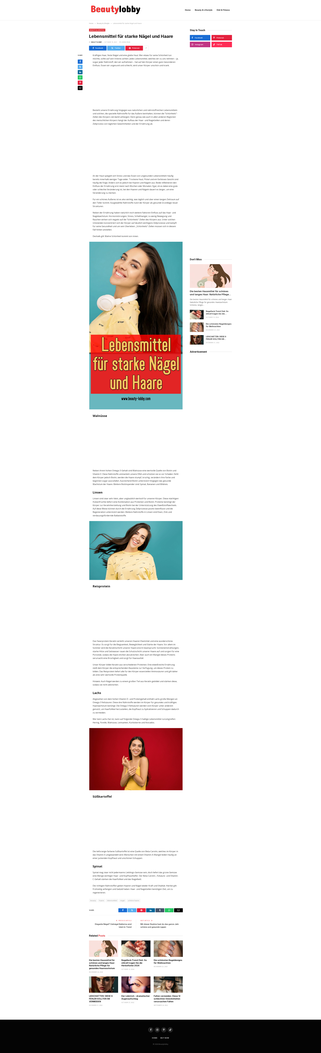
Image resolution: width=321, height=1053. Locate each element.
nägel (122, 900)
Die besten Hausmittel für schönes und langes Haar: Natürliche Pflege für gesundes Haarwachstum (102, 964)
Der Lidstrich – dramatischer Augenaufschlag (135, 997)
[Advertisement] (136, 87)
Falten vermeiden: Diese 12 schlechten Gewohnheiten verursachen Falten (167, 999)
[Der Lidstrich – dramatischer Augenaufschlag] (135, 984)
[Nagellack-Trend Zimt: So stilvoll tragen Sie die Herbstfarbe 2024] (135, 948)
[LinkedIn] (80, 72)
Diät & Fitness (223, 10)
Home (188, 10)
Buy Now (164, 1038)
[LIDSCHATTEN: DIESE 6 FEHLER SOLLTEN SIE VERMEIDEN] (103, 984)
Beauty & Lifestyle (203, 10)
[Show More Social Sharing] (146, 48)
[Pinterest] (80, 82)
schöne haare (133, 900)
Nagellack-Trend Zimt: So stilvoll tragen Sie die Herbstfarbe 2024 (134, 963)
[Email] (80, 88)
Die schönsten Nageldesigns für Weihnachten (168, 961)
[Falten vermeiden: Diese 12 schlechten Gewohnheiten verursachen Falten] (168, 984)
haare (101, 900)
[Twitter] (80, 67)
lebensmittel (112, 900)
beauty (93, 900)
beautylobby (96, 42)
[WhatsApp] (80, 77)
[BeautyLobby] (115, 10)
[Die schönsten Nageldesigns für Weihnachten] (168, 948)
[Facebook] (80, 61)
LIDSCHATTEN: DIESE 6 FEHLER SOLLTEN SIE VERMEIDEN (101, 999)
